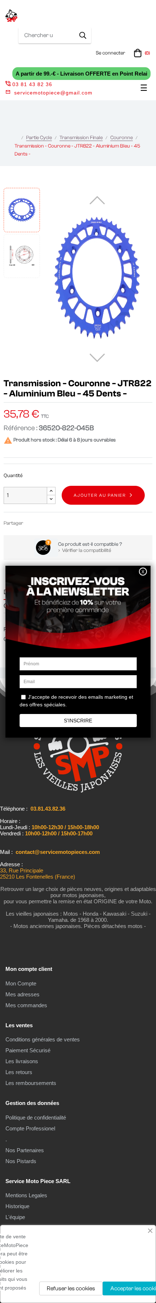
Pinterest (54, 523)
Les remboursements (30, 1083)
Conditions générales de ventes (42, 1039)
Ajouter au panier (100, 495)
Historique (17, 1206)
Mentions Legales (26, 1195)
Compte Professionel (30, 1128)
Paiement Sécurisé (27, 1050)
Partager (32, 523)
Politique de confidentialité (35, 1117)
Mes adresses (22, 994)
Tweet (43, 523)
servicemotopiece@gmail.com (53, 93)
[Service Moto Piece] (78, 791)
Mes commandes (26, 1005)
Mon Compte (20, 983)
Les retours (18, 1072)
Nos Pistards (20, 1161)
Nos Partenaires (24, 1150)
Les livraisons (21, 1061)
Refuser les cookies (71, 1288)
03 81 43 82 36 (32, 84)
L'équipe (15, 1217)
